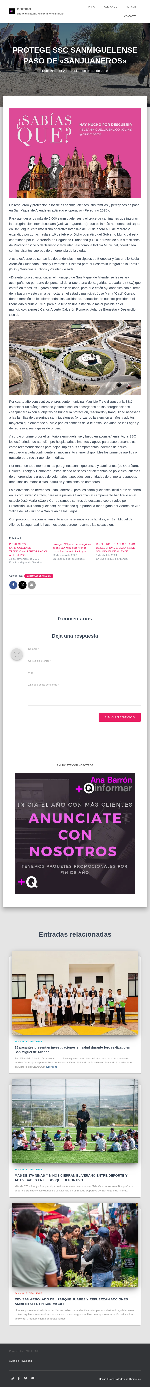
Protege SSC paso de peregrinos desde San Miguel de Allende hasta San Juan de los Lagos (72, 548)
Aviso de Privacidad (20, 1360)
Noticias (131, 7)
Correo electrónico (33, 1378)
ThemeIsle (135, 1378)
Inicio (91, 7)
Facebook (19, 1378)
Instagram (12, 1378)
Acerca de (110, 7)
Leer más (51, 1066)
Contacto (130, 16)
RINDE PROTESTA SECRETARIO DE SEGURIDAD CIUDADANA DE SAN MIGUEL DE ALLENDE (115, 548)
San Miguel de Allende (39, 576)
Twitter (25, 1378)
